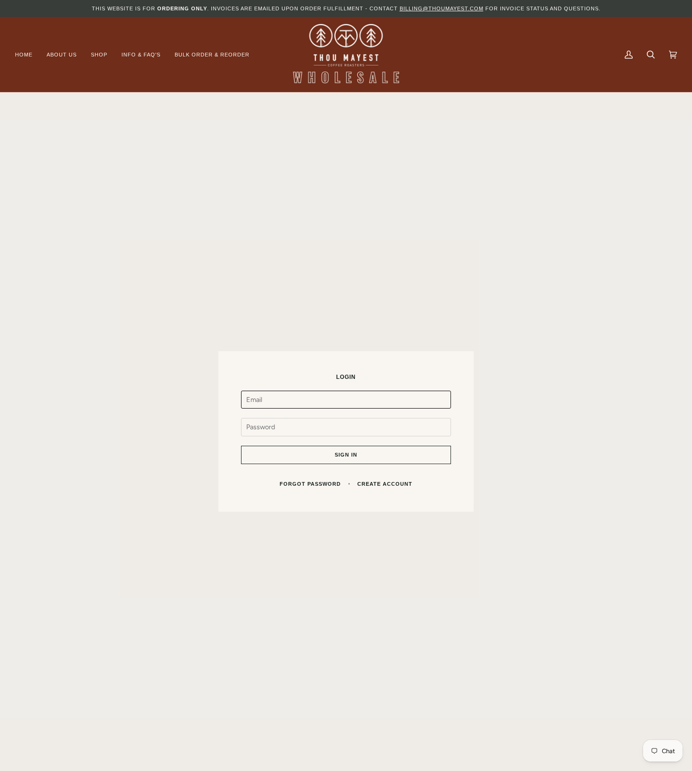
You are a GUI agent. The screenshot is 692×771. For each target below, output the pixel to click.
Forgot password (310, 484)
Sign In (346, 455)
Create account (384, 484)
